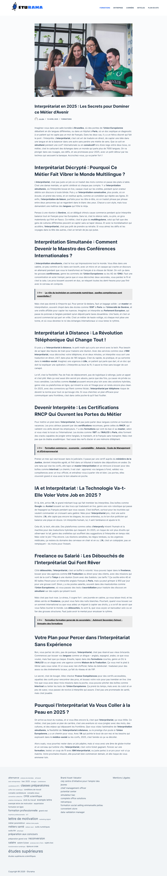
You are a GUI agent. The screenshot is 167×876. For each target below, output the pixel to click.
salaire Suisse (23, 843)
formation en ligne (15, 807)
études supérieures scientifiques (22, 856)
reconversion (36, 838)
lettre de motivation (23, 819)
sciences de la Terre (36, 843)
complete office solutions (73, 798)
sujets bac (49, 843)
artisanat (38, 778)
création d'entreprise (15, 800)
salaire (12, 842)
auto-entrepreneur (14, 781)
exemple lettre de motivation (20, 803)
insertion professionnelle (16, 815)
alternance (13, 777)
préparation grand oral (17, 839)
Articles (141, 8)
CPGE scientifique (33, 796)
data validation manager (73, 812)
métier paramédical (16, 823)
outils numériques (42, 827)
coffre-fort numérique (15, 790)
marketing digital (45, 819)
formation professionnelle (23, 810)
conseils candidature (17, 793)
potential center (68, 791)
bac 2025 (26, 781)
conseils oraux (33, 793)
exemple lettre (44, 800)
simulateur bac (68, 795)
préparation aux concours (23, 834)
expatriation (39, 803)
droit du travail (29, 800)
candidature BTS (13, 786)
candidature (42, 781)
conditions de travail (32, 790)
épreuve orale (32, 846)
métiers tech (29, 827)
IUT (27, 815)
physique (20, 831)
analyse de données (27, 778)
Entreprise (118, 8)
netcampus (66, 802)
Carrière (130, 8)
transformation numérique (16, 846)
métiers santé (16, 826)
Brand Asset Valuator (71, 777)
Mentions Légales (121, 777)
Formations (105, 8)
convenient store (69, 808)
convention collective (15, 796)
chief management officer (73, 788)
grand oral (43, 811)
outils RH (12, 831)
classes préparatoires (35, 785)
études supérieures (25, 851)
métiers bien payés (32, 823)
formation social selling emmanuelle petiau (82, 805)
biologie (33, 781)
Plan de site (153, 8)
